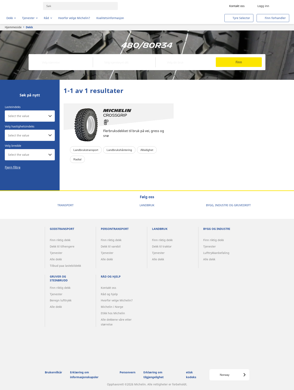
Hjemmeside (13, 27)
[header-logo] (22, 6)
